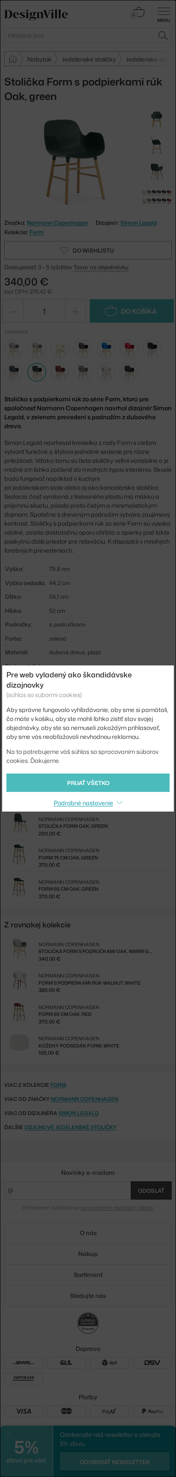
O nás (88, 1233)
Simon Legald (138, 223)
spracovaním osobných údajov (117, 1207)
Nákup (88, 1254)
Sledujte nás (88, 1296)
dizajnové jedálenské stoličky (70, 1127)
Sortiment (88, 1275)
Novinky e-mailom (88, 1172)
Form (36, 232)
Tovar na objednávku (101, 267)
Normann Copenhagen (84, 1099)
